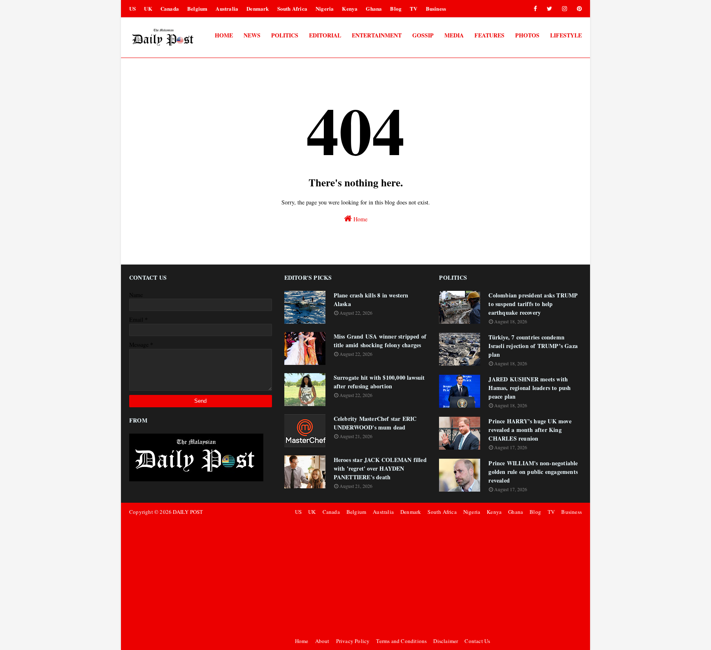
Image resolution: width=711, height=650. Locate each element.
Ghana (374, 8)
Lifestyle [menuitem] (566, 35)
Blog (396, 8)
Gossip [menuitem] (423, 35)
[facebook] (535, 8)
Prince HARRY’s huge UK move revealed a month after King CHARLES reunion (529, 430)
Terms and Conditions (401, 641)
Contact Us (477, 641)
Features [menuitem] (489, 35)
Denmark (257, 8)
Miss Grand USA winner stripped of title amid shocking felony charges (380, 340)
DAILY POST (188, 511)
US (132, 8)
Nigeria (325, 8)
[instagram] (564, 8)
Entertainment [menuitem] (377, 35)
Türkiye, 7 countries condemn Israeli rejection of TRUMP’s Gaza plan (533, 346)
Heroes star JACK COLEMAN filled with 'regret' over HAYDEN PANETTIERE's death (380, 468)
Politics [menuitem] (284, 35)
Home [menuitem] (224, 35)
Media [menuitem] (454, 35)
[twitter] (549, 8)
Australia (227, 8)
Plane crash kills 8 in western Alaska (371, 299)
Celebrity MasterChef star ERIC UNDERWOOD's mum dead (375, 423)
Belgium (197, 8)
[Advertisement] (437, 576)
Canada (169, 8)
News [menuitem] (252, 35)
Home (359, 219)
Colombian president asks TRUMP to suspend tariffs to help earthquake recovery (533, 304)
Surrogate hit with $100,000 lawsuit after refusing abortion (379, 381)
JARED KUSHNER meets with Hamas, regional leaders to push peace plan (529, 388)
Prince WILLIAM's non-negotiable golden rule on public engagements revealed (533, 472)
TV (413, 8)
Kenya (350, 8)
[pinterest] (578, 8)
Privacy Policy (353, 641)
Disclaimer (445, 641)
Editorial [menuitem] (325, 35)
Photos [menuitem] (527, 35)
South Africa (292, 8)
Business (436, 8)
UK (148, 8)
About (322, 641)
